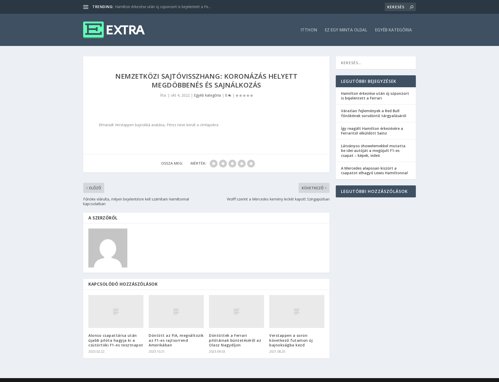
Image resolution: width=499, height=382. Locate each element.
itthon (309, 30)
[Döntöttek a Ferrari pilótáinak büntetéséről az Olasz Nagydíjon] (236, 311)
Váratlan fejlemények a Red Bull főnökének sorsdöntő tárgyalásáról (373, 113)
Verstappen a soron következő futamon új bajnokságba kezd (291, 340)
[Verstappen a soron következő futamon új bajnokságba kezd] (296, 311)
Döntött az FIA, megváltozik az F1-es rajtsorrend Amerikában (176, 340)
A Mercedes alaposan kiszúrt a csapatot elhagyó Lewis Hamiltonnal (374, 170)
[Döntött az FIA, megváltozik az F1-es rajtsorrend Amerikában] (176, 311)
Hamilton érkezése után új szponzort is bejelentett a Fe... (163, 6)
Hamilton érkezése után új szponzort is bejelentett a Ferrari (375, 95)
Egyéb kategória (393, 30)
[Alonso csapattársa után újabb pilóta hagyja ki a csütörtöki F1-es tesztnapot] (115, 311)
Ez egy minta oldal (346, 30)
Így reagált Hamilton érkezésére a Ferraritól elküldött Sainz (372, 131)
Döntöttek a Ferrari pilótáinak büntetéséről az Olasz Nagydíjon (235, 340)
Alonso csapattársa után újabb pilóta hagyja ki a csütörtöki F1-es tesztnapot (115, 340)
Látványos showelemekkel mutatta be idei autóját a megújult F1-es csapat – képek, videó (373, 150)
